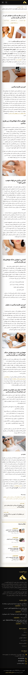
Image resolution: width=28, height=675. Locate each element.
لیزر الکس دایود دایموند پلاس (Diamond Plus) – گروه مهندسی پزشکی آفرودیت (15, 621)
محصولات (23, 635)
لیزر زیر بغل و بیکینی (11, 498)
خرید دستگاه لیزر (18, 486)
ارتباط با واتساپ (20, 663)
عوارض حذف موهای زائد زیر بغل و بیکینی (16, 497)
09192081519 (21, 661)
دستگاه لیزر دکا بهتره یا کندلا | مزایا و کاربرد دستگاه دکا (14, 604)
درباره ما (24, 646)
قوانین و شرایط (22, 643)
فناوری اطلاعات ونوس (9, 672)
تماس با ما (23, 640)
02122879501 (21, 658)
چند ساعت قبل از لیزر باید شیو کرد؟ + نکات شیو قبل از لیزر (14, 615)
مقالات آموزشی (20, 7)
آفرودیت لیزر (19, 59)
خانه (26, 7)
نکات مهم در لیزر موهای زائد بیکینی (17, 113)
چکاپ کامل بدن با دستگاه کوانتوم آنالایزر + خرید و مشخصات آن (15, 609)
